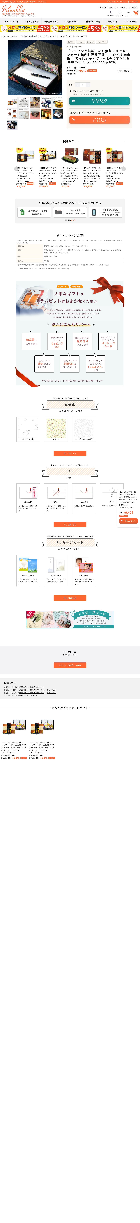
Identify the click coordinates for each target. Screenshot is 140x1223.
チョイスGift (134, 1)
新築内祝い (51, 689)
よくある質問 (133, 7)
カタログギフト (12, 21)
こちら (73, 220)
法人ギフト (113, 21)
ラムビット (112, 1)
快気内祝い (51, 692)
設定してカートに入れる (99, 100)
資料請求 (124, 7)
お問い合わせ (114, 7)
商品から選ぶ (52, 21)
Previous (16, 168)
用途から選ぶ (32, 21)
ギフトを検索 (131, 21)
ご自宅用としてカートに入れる (99, 119)
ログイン (128, 15)
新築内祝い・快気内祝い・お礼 (31, 687)
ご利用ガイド (103, 7)
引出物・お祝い (10, 695)
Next (123, 168)
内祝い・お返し (10, 687)
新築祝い (34, 695)
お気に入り (120, 15)
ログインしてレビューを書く (70, 665)
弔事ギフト (123, 1)
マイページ (110, 15)
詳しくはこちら (70, 453)
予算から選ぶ (72, 21)
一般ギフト (23, 695)
